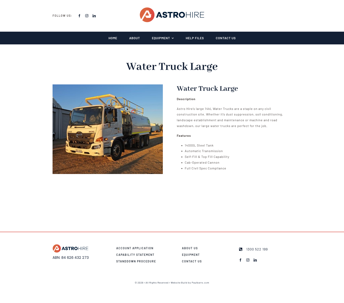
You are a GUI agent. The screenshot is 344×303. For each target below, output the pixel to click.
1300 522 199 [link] (257, 249)
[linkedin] (94, 15)
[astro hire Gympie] (172, 8)
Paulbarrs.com (200, 282)
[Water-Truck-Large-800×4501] (108, 129)
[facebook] (79, 15)
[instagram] (87, 15)
